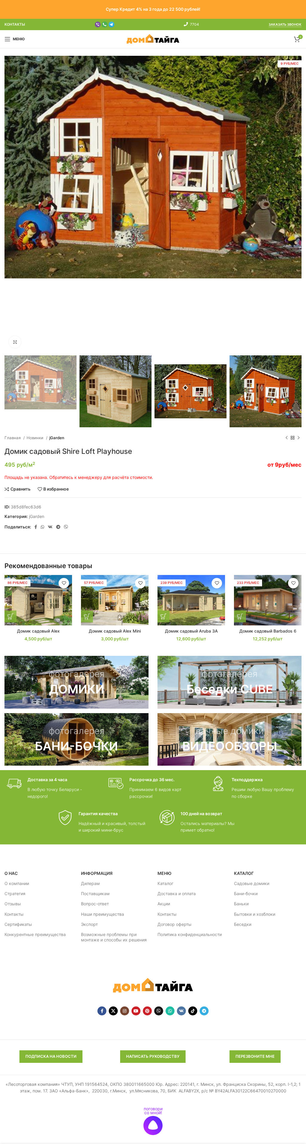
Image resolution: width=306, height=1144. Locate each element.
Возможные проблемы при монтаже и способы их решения (114, 937)
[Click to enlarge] (15, 342)
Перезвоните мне (255, 1056)
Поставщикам (95, 893)
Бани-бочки (246, 893)
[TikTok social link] (192, 1010)
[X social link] (113, 1010)
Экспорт (89, 924)
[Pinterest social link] (147, 1010)
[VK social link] (50, 527)
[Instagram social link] (124, 1010)
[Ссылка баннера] (76, 682)
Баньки (241, 903)
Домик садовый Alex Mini (115, 630)
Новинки (36, 437)
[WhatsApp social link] (42, 527)
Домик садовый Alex (38, 630)
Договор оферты (174, 924)
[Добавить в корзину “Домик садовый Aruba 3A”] (163, 616)
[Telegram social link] (58, 527)
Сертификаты (18, 924)
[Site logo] (153, 38)
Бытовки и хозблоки (254, 914)
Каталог (165, 883)
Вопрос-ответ (95, 903)
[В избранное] (64, 583)
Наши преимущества (102, 914)
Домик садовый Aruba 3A (191, 630)
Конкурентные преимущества (35, 934)
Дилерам (90, 883)
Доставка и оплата (176, 893)
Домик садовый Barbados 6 (267, 630)
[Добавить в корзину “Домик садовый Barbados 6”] (240, 616)
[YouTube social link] (135, 1010)
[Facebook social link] (36, 527)
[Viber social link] (66, 527)
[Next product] (299, 438)
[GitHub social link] (158, 1010)
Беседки (242, 924)
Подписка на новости (50, 1056)
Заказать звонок (285, 25)
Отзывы (12, 903)
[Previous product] (287, 438)
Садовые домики (251, 883)
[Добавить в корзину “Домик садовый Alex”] (10, 616)
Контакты (14, 914)
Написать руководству (153, 1056)
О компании (16, 883)
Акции (163, 903)
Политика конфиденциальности (189, 934)
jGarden (56, 437)
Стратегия (14, 893)
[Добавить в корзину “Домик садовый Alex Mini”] (87, 616)
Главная (13, 437)
